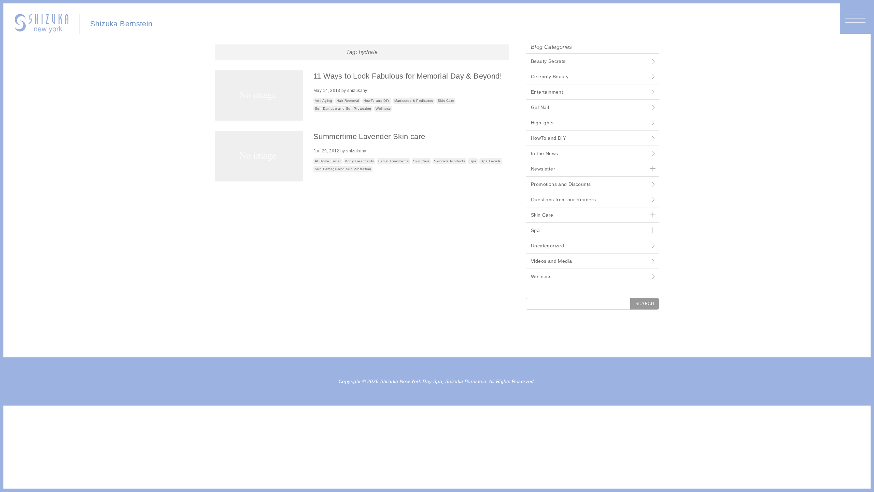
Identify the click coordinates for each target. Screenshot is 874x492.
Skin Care (446, 100)
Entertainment (547, 92)
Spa (472, 161)
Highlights (542, 122)
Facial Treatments (393, 161)
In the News (544, 153)
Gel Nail (540, 107)
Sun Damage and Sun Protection (343, 108)
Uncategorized (547, 245)
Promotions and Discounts (561, 184)
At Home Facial (327, 161)
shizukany (357, 90)
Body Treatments (359, 161)
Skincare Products (449, 161)
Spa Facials (491, 161)
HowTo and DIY (377, 100)
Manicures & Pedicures (413, 100)
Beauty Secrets (548, 61)
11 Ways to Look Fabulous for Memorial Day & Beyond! (407, 76)
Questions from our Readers (563, 199)
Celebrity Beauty (549, 76)
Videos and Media (551, 261)
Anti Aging (323, 100)
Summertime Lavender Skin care (369, 136)
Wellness (383, 108)
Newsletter (543, 169)
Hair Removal (348, 100)
